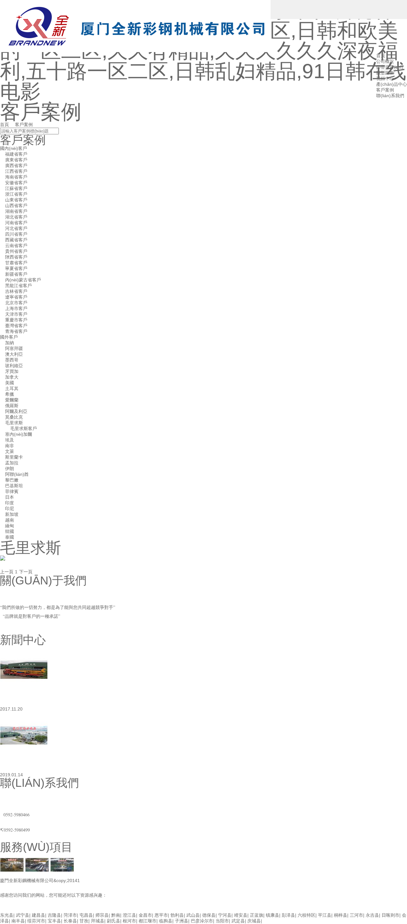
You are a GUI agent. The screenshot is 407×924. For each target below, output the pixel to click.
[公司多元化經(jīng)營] (24, 670)
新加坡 (11, 514)
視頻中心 (385, 78)
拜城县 (97, 920)
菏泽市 (70, 915)
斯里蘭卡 (14, 457)
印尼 (9, 508)
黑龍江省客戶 (18, 285)
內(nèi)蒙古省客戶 (23, 279)
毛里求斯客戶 (23, 428)
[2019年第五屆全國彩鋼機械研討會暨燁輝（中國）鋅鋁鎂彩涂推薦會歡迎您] (24, 736)
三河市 (356, 915)
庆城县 (254, 920)
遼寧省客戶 (16, 297)
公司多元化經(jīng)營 (57, 700)
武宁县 (22, 915)
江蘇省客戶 (16, 188)
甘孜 (83, 920)
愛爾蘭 (11, 399)
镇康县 (272, 915)
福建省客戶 (16, 154)
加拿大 (11, 377)
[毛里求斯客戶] (2, 559)
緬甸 (9, 525)
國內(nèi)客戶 (13, 148)
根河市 (129, 920)
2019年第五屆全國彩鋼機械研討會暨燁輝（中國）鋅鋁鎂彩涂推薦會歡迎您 (190, 766)
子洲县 (181, 920)
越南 (9, 520)
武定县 (238, 920)
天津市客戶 (16, 314)
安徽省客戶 (16, 182)
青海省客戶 (16, 331)
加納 (9, 342)
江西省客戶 (16, 171)
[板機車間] (37, 865)
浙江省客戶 (16, 194)
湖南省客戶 (16, 211)
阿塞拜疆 (14, 348)
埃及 (9, 439)
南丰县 (18, 920)
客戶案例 (385, 89)
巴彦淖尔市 (202, 920)
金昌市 (145, 915)
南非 (9, 445)
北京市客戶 (16, 302)
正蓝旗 (256, 915)
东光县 (6, 915)
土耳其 (11, 388)
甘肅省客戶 (16, 262)
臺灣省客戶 (16, 325)
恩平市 (161, 915)
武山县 (193, 915)
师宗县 (102, 915)
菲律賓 (11, 491)
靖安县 (240, 915)
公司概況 (385, 61)
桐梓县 (340, 915)
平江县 (324, 915)
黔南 (115, 915)
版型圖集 (385, 72)
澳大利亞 (14, 354)
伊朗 (9, 468)
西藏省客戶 (16, 239)
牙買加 (11, 371)
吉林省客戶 (16, 291)
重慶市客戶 (16, 319)
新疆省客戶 (16, 274)
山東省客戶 (16, 199)
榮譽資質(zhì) (389, 67)
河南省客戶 (16, 222)
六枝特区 (306, 915)
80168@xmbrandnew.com (27, 800)
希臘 (9, 394)
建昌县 (38, 915)
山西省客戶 (16, 205)
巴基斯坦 (14, 485)
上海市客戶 (16, 308)
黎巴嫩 (11, 479)
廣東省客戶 (16, 159)
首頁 (4, 124)
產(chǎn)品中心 (391, 84)
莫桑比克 (14, 417)
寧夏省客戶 (16, 268)
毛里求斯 (14, 422)
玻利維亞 (14, 365)
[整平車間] (62, 865)
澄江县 (129, 915)
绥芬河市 (36, 920)
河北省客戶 (16, 228)
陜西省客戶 (16, 257)
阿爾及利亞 (16, 411)
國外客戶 (9, 337)
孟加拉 (11, 462)
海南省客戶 (16, 176)
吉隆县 (54, 915)
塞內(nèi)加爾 (18, 434)
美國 (9, 382)
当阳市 (222, 920)
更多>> (7, 630)
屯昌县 (86, 915)
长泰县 (70, 920)
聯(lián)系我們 (390, 95)
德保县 (209, 915)
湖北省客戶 (16, 216)
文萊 (9, 451)
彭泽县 (288, 915)
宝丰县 (54, 920)
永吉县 (372, 915)
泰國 (9, 537)
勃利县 (177, 915)
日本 (9, 497)
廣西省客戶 (16, 165)
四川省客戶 (16, 234)
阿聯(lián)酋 (17, 474)
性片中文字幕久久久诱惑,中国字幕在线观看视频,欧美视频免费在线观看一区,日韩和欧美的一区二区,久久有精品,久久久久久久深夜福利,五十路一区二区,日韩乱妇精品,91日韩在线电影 (179, 909)
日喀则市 (390, 915)
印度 (9, 502)
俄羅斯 (11, 405)
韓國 (9, 531)
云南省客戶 (16, 245)
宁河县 (224, 915)
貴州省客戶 (16, 251)
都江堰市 (147, 920)
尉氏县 (113, 920)
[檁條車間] (12, 865)
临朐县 (165, 920)
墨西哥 (11, 359)
